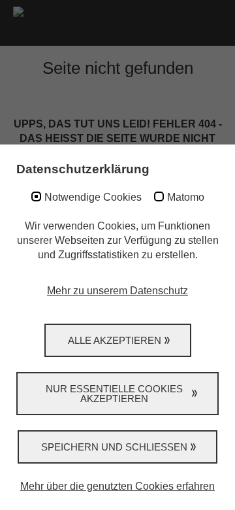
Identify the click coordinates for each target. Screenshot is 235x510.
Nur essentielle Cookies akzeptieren (114, 393)
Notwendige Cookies (93, 197)
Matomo (185, 197)
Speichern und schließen (114, 446)
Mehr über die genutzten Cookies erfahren (117, 486)
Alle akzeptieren (114, 340)
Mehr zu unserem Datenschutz (117, 290)
